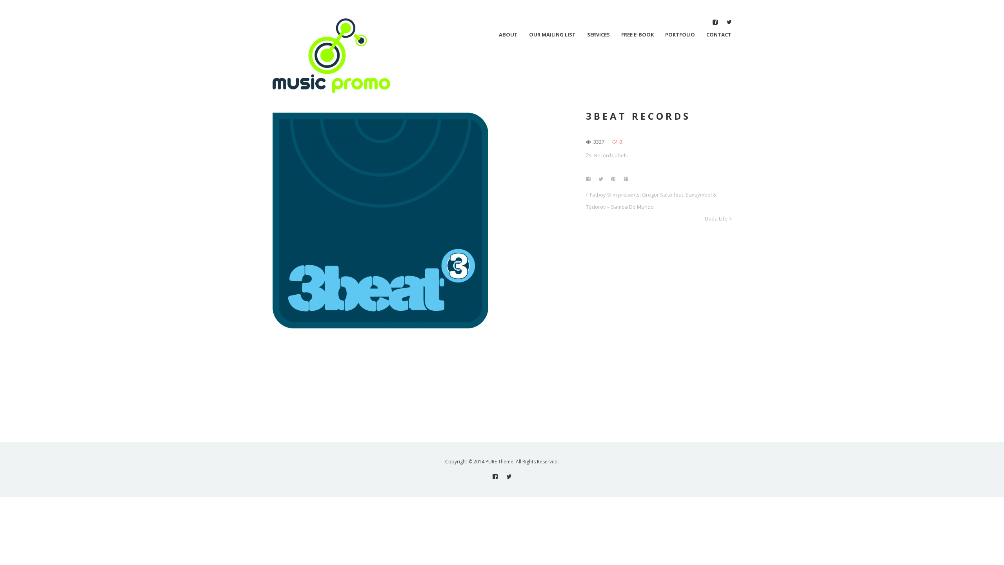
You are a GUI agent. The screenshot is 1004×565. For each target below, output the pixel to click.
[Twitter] (728, 22)
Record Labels (611, 155)
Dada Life (716, 218)
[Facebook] (715, 22)
